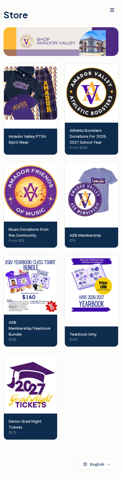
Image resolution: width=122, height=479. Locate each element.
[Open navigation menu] (112, 10)
